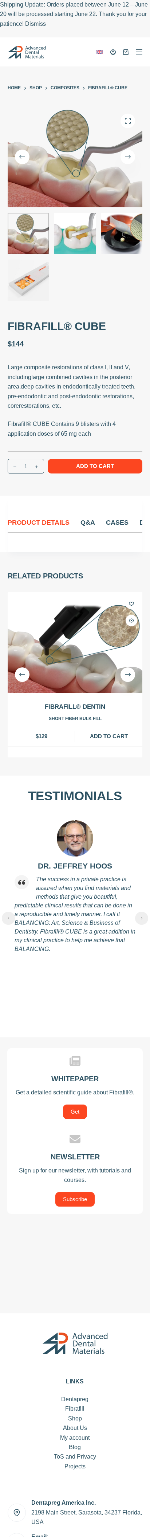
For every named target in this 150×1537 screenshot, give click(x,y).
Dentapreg (74, 1399)
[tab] (44, 523)
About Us (75, 1428)
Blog (75, 1447)
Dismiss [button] (35, 24)
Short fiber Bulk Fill (74, 718)
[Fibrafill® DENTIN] (75, 642)
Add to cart (95, 466)
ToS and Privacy (75, 1456)
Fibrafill (74, 1409)
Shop (75, 1418)
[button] (99, 52)
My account (75, 1438)
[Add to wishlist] (131, 603)
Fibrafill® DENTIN (75, 706)
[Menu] (139, 52)
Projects (75, 1466)
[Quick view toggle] (131, 620)
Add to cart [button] (109, 736)
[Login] (113, 52)
